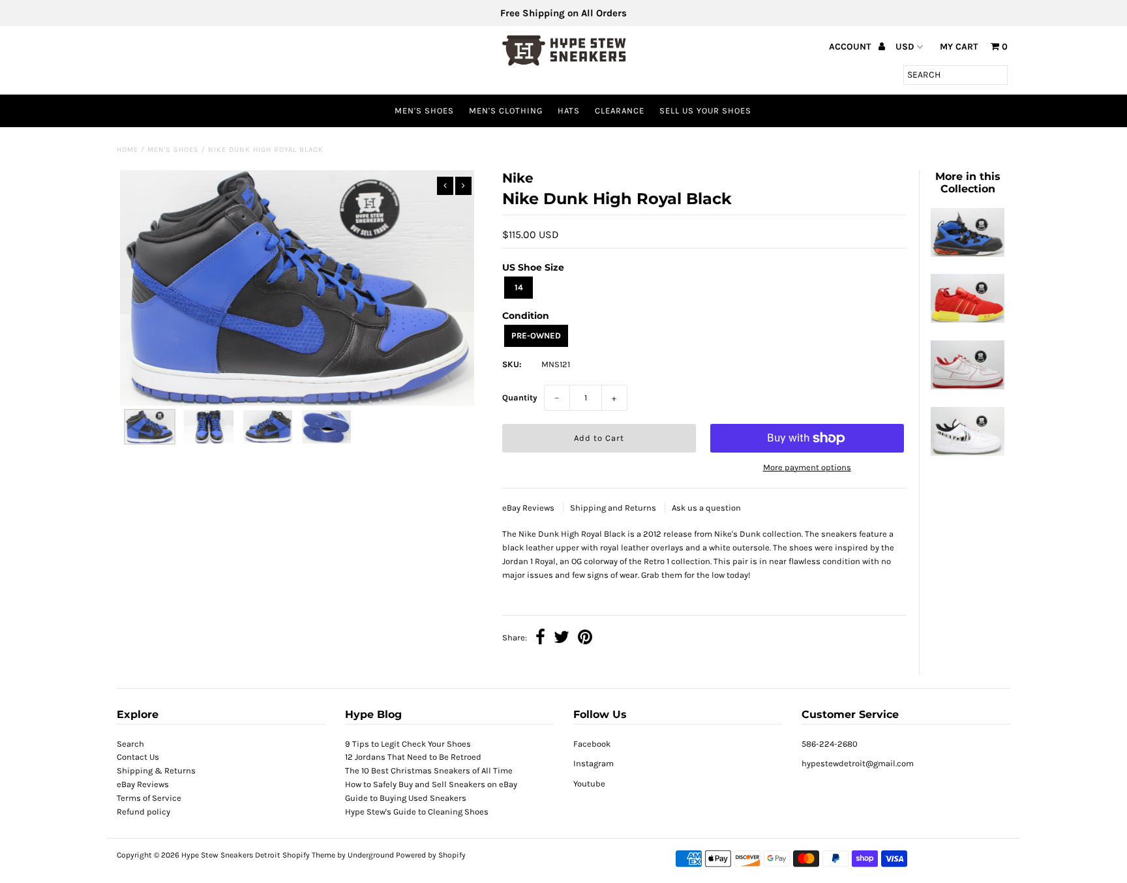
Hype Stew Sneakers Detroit (230, 855)
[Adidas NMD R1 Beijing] (967, 320)
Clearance (619, 110)
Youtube (589, 783)
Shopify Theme (308, 855)
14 (519, 287)
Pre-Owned (536, 335)
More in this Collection (967, 182)
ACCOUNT (851, 46)
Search (130, 744)
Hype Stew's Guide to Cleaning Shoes (416, 811)
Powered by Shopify (431, 855)
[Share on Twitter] (561, 639)
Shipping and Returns (614, 508)
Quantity (519, 397)
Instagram (593, 763)
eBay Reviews (529, 508)
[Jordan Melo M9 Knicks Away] (967, 254)
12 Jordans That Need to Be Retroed (413, 757)
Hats (569, 110)
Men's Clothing (506, 110)
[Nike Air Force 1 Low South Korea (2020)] (967, 453)
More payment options (807, 467)
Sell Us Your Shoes (705, 110)
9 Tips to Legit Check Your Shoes (408, 744)
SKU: (512, 364)
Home (127, 149)
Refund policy (143, 811)
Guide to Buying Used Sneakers (405, 798)
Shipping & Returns (156, 770)
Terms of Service (149, 798)
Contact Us (138, 757)
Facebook (591, 744)
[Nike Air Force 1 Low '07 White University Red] (967, 386)
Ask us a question (706, 508)
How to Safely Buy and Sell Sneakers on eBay (431, 784)
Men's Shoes (424, 110)
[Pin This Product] (585, 639)
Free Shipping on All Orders (563, 13)
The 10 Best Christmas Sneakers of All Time (429, 770)
